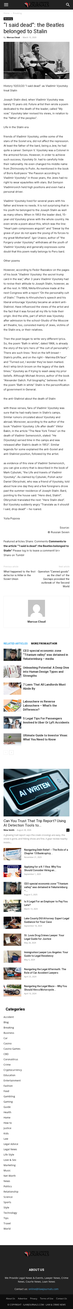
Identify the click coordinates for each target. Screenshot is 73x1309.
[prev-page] (6, 752)
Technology (10, 1212)
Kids (6, 1133)
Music (7, 1170)
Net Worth (10, 1175)
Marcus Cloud (13, 37)
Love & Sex (10, 1160)
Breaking (17, 13)
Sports (7, 1202)
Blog (6, 1022)
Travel (7, 1223)
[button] (6, 5)
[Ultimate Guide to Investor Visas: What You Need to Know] (12, 739)
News (7, 1181)
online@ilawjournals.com (43, 1289)
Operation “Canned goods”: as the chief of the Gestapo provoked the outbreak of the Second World (53, 579)
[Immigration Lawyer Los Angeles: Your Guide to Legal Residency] (12, 957)
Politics (8, 1186)
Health (7, 1112)
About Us (10, 1298)
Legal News (10, 1149)
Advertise (22, 1298)
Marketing (10, 1165)
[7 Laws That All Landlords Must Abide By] (12, 689)
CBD (6, 1054)
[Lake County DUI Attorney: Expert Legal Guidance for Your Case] (12, 923)
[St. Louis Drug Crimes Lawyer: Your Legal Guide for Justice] (12, 940)
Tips (6, 1218)
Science (8, 1197)
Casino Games (12, 1048)
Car (6, 1038)
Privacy (33, 1298)
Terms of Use (46, 1298)
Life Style (9, 1154)
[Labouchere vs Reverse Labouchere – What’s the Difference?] (12, 705)
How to (8, 1122)
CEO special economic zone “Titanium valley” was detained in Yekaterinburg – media (45, 654)
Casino (8, 1043)
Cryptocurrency (13, 1070)
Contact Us (61, 1298)
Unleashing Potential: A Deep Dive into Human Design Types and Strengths (46, 671)
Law (6, 1138)
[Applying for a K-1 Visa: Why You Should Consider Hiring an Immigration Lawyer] (12, 871)
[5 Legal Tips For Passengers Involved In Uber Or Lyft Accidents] (12, 722)
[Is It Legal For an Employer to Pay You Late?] (12, 906)
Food (6, 1091)
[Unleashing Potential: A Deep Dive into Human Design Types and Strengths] (12, 672)
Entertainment (12, 1080)
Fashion (8, 1085)
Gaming (8, 1101)
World (7, 1228)
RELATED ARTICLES (15, 643)
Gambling (9, 1096)
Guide (7, 1107)
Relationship (11, 1191)
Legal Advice (11, 1144)
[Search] (68, 5)
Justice (7, 1128)
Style (6, 1207)
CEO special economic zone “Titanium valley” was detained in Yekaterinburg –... (46, 887)
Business (9, 1032)
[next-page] (11, 752)
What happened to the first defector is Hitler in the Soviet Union (19, 575)
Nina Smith (9, 830)
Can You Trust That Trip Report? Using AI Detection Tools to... (35, 823)
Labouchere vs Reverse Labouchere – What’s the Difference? (40, 705)
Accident (9, 1017)
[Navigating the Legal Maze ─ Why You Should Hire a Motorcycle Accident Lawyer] (12, 990)
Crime (7, 1064)
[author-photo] (36, 616)
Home (7, 13)
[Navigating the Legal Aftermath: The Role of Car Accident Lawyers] (12, 973)
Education (9, 1075)
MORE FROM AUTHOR (44, 643)
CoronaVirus (11, 1059)
